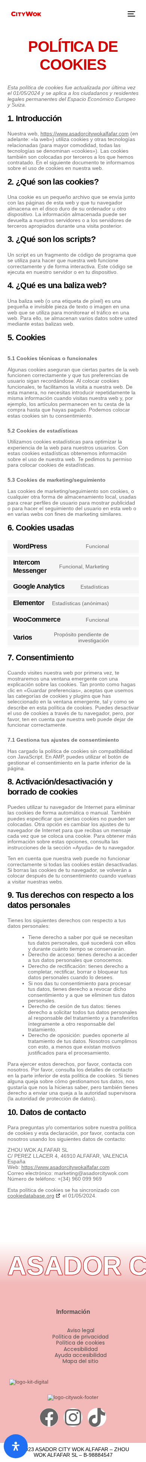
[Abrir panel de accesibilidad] (16, 1446)
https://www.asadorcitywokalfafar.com (84, 134)
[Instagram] (73, 1417)
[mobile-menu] (130, 13)
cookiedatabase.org (30, 1196)
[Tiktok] (97, 1417)
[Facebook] (49, 1417)
